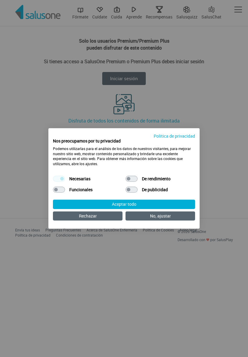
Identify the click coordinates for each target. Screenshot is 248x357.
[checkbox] (59, 179)
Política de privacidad (174, 136)
